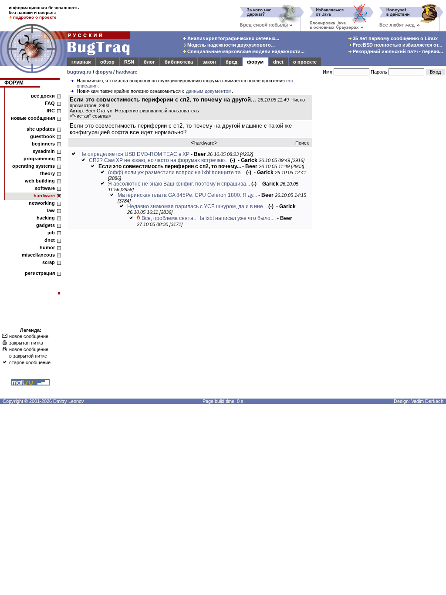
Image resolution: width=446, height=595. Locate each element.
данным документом (209, 91)
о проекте (305, 61)
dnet (278, 61)
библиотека (179, 61)
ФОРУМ (14, 83)
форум (255, 61)
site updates (41, 129)
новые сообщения (33, 118)
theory (47, 173)
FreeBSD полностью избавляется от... (396, 44)
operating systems (33, 166)
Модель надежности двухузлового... (230, 44)
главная (81, 61)
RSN (129, 61)
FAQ (50, 103)
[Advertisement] (380, 221)
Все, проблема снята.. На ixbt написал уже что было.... (209, 218)
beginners (43, 143)
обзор (107, 61)
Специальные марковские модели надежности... (245, 51)
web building (40, 180)
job (51, 232)
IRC (51, 110)
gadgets (45, 225)
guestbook (42, 136)
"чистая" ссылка (90, 115)
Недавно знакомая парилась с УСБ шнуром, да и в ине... (197, 206)
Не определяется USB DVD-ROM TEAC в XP (134, 154)
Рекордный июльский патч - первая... (397, 51)
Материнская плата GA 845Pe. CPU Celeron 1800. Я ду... (187, 195)
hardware (126, 71)
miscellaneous (38, 254)
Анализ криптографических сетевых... (232, 38)
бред (231, 61)
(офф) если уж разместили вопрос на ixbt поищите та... (176, 172)
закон (209, 61)
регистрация (40, 273)
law (51, 210)
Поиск (302, 142)
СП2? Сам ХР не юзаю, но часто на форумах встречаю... (159, 160)
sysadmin (44, 151)
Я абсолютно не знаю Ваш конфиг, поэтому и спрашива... (179, 184)
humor (47, 247)
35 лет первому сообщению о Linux (394, 38)
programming (39, 158)
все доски (43, 95)
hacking (46, 217)
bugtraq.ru (79, 71)
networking (42, 203)
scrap (48, 262)
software (45, 188)
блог (149, 61)
